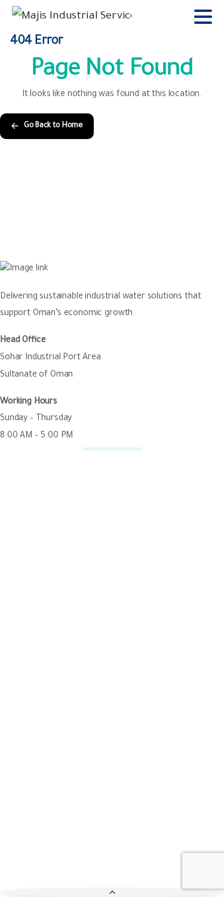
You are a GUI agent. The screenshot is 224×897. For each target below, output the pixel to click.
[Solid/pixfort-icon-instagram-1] (60, 821)
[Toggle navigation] (203, 17)
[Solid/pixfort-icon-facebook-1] (12, 821)
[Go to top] (112, 892)
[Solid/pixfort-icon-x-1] (36, 821)
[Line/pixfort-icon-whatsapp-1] (131, 821)
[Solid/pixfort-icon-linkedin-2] (107, 821)
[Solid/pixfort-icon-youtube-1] (84, 821)
